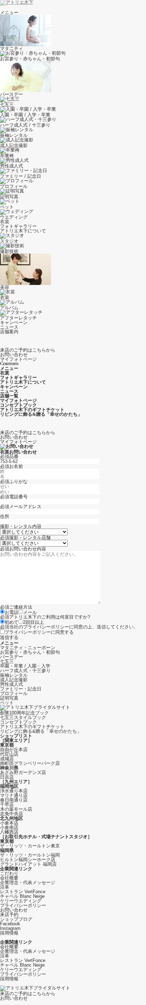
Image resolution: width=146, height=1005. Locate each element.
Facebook (10, 923)
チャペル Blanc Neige (22, 896)
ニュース (9, 327)
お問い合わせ (14, 910)
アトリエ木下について (23, 230)
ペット (7, 702)
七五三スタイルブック (23, 717)
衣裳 (4, 221)
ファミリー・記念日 (20, 689)
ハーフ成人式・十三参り (25, 670)
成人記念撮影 (14, 679)
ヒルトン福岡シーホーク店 (27, 859)
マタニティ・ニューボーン (27, 647)
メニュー (9, 12)
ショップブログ (16, 919)
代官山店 (9, 754)
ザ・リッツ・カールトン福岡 (30, 855)
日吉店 (7, 777)
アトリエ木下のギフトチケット (32, 726)
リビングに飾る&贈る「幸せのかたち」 (41, 731)
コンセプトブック (18, 722)
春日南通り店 (14, 800)
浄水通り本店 (14, 790)
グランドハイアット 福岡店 (28, 864)
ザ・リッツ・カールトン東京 (30, 845)
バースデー (11, 656)
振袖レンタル (14, 675)
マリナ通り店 (14, 795)
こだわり (9, 873)
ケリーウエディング (20, 900)
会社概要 (9, 878)
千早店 (7, 804)
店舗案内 (9, 331)
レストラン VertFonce (22, 891)
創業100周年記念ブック (24, 712)
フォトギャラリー (18, 226)
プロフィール (14, 693)
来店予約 (9, 914)
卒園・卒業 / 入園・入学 (25, 666)
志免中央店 (11, 813)
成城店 (7, 758)
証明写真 (9, 698)
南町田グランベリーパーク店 (30, 763)
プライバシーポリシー (46, 626)
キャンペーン (14, 322)
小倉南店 (9, 827)
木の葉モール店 (16, 809)
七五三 (7, 661)
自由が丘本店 (14, 749)
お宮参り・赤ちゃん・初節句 (30, 652)
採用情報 (9, 933)
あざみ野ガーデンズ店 (23, 772)
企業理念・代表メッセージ (27, 882)
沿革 (4, 887)
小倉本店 (9, 823)
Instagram (10, 928)
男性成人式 (11, 684)
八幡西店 (9, 832)
